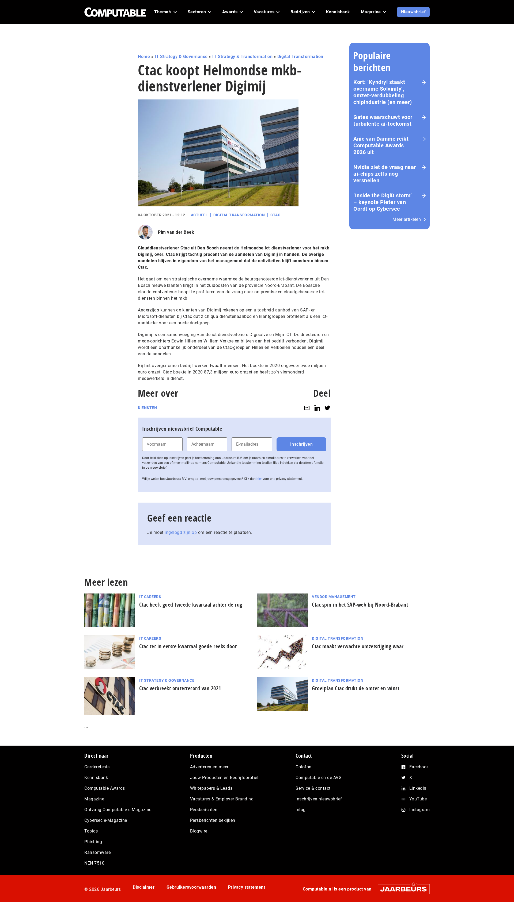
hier (259, 479)
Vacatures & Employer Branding (222, 798)
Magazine (94, 798)
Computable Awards (104, 788)
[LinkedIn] (317, 407)
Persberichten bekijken (212, 820)
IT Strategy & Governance (181, 56)
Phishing (93, 841)
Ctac (275, 215)
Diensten (147, 408)
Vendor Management (334, 597)
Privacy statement (246, 887)
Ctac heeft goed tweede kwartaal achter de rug (190, 604)
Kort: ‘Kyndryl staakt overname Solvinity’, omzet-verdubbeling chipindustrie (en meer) (382, 92)
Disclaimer (143, 887)
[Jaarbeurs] (401, 889)
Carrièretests (97, 766)
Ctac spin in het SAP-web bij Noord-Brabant (360, 604)
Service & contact (313, 788)
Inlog (301, 809)
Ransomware (97, 852)
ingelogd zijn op (181, 532)
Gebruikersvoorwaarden (191, 887)
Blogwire (198, 831)
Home (144, 56)
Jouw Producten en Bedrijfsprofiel (224, 777)
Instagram (419, 809)
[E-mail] (307, 407)
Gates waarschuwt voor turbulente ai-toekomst (383, 120)
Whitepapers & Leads (211, 788)
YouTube (418, 798)
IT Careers (150, 597)
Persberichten (204, 809)
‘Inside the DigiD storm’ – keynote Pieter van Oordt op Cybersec (382, 202)
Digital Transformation (300, 56)
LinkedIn (417, 788)
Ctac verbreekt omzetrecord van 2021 (180, 688)
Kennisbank (96, 777)
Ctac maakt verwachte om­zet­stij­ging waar (358, 646)
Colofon (304, 766)
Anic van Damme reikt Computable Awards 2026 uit (381, 145)
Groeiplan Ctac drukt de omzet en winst (355, 688)
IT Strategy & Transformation (242, 56)
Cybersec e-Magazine (105, 820)
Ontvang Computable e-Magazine (118, 809)
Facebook (419, 766)
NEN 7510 (94, 863)
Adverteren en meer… (211, 766)
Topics (91, 831)
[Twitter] (327, 407)
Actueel (199, 215)
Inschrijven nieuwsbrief (319, 798)
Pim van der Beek (176, 232)
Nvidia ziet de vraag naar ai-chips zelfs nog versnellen (384, 174)
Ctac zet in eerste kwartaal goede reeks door (188, 646)
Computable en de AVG (319, 777)
